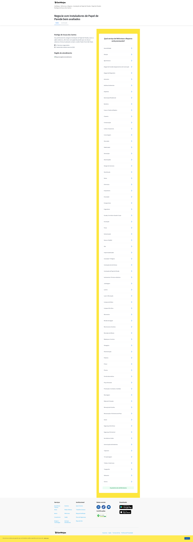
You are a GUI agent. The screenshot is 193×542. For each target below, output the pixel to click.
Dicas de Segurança (81, 517)
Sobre (57, 23)
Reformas (67, 513)
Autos (55, 513)
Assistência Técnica (57, 506)
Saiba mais (46, 538)
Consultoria (57, 517)
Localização (64, 23)
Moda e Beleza (68, 509)
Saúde (66, 517)
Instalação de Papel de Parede (82, 6)
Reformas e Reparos (66, 6)
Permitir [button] (187, 538)
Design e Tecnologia (57, 521)
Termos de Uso (116, 533)
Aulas (55, 509)
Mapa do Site (79, 521)
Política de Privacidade (127, 533)
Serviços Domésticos (68, 521)
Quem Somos (79, 506)
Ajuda (109, 533)
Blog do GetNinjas (80, 513)
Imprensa (104, 533)
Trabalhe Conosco (80, 509)
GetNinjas (57, 6)
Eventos (67, 506)
